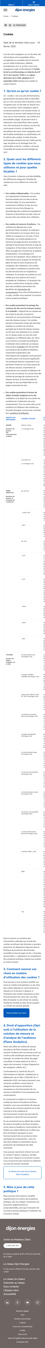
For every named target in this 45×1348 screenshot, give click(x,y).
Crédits (22, 1330)
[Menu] (5, 10)
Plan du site (22, 1334)
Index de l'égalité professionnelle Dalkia (22, 1338)
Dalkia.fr (11, 5)
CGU (22, 1315)
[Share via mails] (10, 25)
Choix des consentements (22, 1326)
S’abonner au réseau (14, 1282)
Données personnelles (22, 1319)
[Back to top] (40, 1344)
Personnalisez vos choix (16, 1013)
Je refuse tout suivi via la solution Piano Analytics (23, 1173)
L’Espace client (11, 1290)
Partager (21, 25)
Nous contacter (11, 1286)
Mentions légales (22, 1311)
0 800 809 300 (12, 1246)
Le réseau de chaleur (14, 1279)
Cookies (22, 1323)
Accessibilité (9, 1294)
